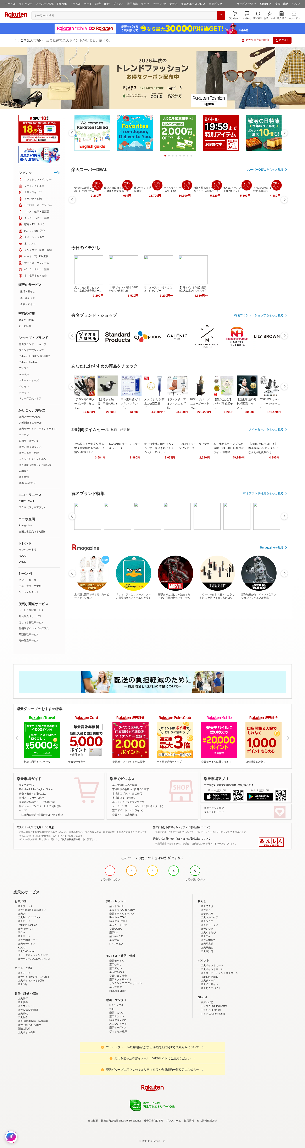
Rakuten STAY (117, 917)
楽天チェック (208, 980)
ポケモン (24, 386)
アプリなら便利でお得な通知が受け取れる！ (229, 785)
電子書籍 (132, 3)
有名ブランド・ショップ (32, 344)
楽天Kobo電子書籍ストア (32, 910)
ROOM (23, 555)
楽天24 (173, 3)
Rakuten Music (117, 1020)
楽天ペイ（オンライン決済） (34, 976)
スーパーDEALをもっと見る (265, 169)
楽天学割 (24, 477)
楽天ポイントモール (212, 969)
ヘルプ (296, 3)
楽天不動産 (207, 947)
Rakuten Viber (117, 990)
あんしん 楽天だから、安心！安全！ (271, 842)
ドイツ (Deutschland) (213, 1013)
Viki (111, 1008)
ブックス (118, 3)
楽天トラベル (116, 906)
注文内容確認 (28, 814)
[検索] (221, 15)
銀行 (107, 3)
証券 (98, 3)
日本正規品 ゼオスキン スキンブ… (130, 403)
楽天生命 (23, 1017)
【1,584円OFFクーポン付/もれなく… (84, 403)
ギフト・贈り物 (27, 580)
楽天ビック (215, 3)
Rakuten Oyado (118, 921)
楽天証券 (23, 1002)
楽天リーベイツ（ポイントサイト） (39, 428)
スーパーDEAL (45, 3)
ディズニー (25, 368)
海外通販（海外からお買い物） (36, 465)
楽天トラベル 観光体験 (122, 910)
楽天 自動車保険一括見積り (33, 1021)
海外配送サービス (29, 640)
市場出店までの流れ (123, 797)
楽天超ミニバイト (211, 988)
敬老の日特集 (26, 320)
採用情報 (189, 1120)
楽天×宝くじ (116, 936)
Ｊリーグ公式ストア (30, 398)
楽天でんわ (115, 968)
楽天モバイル (116, 960)
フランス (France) (211, 1009)
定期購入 (24, 471)
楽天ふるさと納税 (29, 452)
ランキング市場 (27, 549)
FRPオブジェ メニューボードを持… (200, 403)
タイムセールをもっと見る (266, 429)
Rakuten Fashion (28, 362)
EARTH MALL (27, 501)
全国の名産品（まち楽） (32, 531)
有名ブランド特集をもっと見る (263, 493)
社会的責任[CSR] (153, 1120)
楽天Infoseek (116, 972)
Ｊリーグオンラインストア (33, 955)
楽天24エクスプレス (193, 3)
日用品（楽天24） (29, 440)
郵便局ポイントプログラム (34, 628)
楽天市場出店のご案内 (124, 785)
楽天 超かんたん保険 (29, 1024)
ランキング (26, 3)
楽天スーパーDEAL (29, 416)
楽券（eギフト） (28, 483)
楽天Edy (22, 984)
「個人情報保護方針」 (71, 839)
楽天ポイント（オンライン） (128, 810)
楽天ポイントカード (212, 965)
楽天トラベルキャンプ (121, 913)
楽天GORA (115, 928)
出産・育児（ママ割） (31, 586)
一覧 (57, 172)
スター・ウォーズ (29, 380)
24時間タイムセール (30, 422)
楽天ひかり (115, 964)
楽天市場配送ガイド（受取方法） (37, 801)
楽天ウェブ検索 (118, 975)
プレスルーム (173, 1120)
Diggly (22, 561)
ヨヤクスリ (207, 913)
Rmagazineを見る (272, 547)
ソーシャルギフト (29, 592)
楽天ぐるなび (208, 932)
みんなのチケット (119, 1023)
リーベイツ (159, 3)
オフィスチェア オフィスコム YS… (176, 403)
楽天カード (24, 973)
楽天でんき (207, 906)
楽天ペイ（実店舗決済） (126, 814)
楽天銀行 (23, 998)
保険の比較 (24, 1028)
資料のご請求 (141, 789)
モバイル (10, 3)
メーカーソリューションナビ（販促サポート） (138, 806)
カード (88, 3)
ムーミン (24, 392)
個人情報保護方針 (207, 1120)
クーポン (24, 434)
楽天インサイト (209, 984)
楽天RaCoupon (26, 951)
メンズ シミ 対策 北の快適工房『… (154, 403)
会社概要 (93, 1120)
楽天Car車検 (208, 940)
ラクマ (145, 3)
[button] (246, 15)
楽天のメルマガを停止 (50, 814)
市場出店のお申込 (122, 789)
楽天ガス (206, 910)
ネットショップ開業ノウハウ (128, 801)
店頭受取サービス (29, 634)
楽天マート (24, 936)
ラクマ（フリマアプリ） (32, 507)
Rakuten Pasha (209, 976)
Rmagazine (25, 525)
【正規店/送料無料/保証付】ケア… (246, 403)
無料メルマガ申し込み (31, 797)
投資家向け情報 (109, 1120)
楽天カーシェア (118, 925)
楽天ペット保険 (26, 1032)
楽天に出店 (282, 3)
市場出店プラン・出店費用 (127, 793)
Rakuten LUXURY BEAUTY (34, 356)
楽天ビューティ (209, 925)
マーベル (24, 374)
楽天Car (205, 936)
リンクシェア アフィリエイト (125, 983)
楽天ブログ (115, 987)
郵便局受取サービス (30, 616)
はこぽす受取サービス (31, 622)
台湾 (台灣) (207, 1002)
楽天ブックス (25, 906)
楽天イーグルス (118, 1027)
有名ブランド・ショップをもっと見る (259, 315)
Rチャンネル (116, 1005)
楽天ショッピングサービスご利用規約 (40, 806)
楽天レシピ (207, 928)
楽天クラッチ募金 (214, 807)
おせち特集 (25, 326)
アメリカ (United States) (214, 1006)
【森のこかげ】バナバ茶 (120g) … (223, 403)
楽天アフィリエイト (120, 979)
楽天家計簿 (207, 951)
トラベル (75, 3)
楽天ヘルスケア (209, 917)
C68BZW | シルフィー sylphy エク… (270, 403)
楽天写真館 (207, 943)
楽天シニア (207, 921)
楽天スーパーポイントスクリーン (219, 973)
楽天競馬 (114, 940)
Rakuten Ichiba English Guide (36, 789)
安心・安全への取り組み (32, 793)
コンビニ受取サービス (31, 610)
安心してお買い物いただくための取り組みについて (181, 838)
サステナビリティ (214, 812)
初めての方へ (26, 785)
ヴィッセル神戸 (118, 1031)
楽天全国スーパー (28, 940)
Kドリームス (116, 943)
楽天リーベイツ (26, 943)
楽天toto (113, 932)
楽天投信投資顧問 (28, 1009)
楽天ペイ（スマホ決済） (31, 980)
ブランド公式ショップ (31, 350)
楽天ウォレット (26, 1006)
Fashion (62, 3)
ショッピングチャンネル (32, 458)
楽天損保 (23, 1013)
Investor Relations (130, 1120)
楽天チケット (116, 1016)
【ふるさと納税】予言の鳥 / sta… (108, 403)
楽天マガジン (116, 1012)
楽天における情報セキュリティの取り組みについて (181, 827)
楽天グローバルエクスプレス (34, 958)
